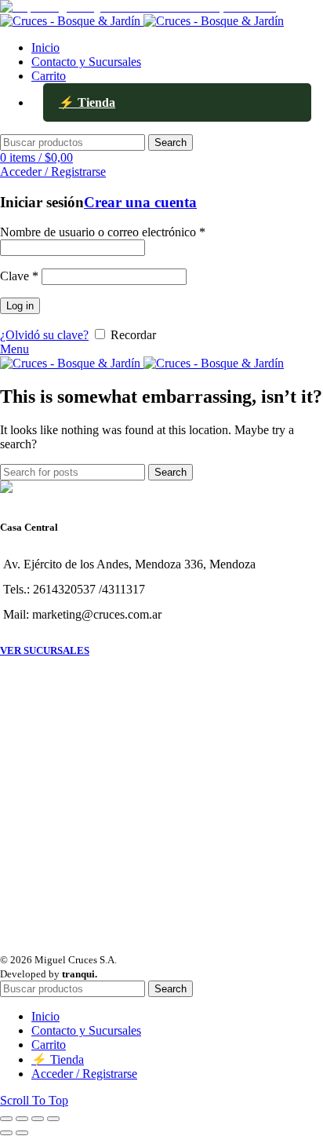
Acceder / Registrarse (84, 1073)
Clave (19, 276)
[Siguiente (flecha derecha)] (22, 1133)
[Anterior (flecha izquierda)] (6, 1133)
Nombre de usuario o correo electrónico (102, 232)
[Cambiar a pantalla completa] (37, 1118)
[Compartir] (22, 1118)
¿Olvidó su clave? (44, 335)
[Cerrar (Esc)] (6, 1118)
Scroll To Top (34, 1100)
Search (170, 142)
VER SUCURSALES (44, 650)
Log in (20, 306)
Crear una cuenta (140, 202)
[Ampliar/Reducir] (53, 1118)
